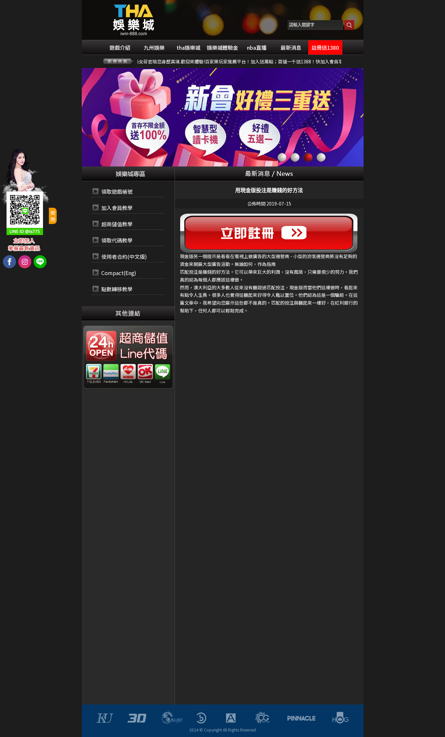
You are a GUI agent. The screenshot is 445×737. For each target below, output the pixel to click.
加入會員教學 (117, 208)
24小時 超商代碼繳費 (143, 338)
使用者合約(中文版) (124, 256)
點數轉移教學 (117, 289)
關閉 (52, 215)
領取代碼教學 (117, 240)
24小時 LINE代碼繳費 (143, 354)
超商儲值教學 (117, 224)
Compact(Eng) (118, 273)
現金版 (187, 256)
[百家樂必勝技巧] (134, 19)
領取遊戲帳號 (117, 191)
